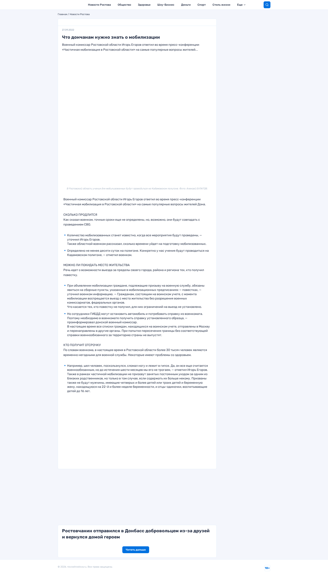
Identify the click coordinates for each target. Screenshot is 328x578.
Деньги (186, 4)
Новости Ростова (99, 4)
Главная (62, 14)
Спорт (201, 4)
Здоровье (144, 4)
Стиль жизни (221, 4)
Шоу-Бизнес (165, 4)
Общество (124, 4)
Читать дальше (136, 549)
